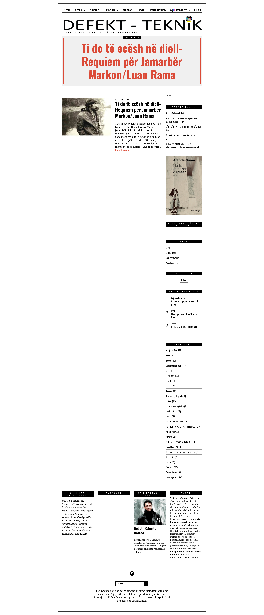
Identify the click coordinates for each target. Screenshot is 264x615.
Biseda (168, 360)
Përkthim (170, 431)
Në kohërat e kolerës (174, 421)
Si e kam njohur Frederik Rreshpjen (181, 452)
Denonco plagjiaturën (174, 365)
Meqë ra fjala (171, 411)
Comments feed (172, 258)
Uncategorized (172, 477)
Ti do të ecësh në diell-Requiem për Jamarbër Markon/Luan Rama (138, 109)
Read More (81, 533)
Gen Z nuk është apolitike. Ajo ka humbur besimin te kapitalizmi (183, 120)
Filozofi (168, 381)
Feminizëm (170, 375)
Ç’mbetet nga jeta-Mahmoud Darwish (184, 303)
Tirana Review (171, 472)
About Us (169, 355)
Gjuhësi (169, 386)
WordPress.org (172, 263)
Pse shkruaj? (171, 447)
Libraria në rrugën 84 (175, 406)
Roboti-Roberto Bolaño (175, 113)
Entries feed (171, 252)
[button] (199, 95)
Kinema (169, 391)
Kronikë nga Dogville (174, 396)
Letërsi (130, 99)
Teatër (168, 462)
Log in (168, 247)
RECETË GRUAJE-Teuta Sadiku (185, 326)
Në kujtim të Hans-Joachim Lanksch (181, 426)
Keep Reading (122, 150)
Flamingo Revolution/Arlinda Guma (184, 316)
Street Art (170, 457)
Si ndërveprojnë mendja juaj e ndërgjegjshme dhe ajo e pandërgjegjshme (184, 145)
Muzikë (168, 416)
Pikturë (169, 436)
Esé (167, 370)
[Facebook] (195, 10)
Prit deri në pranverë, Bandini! (178, 442)
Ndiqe (183, 280)
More (138, 551)
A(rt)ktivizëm (171, 350)
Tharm (168, 467)
